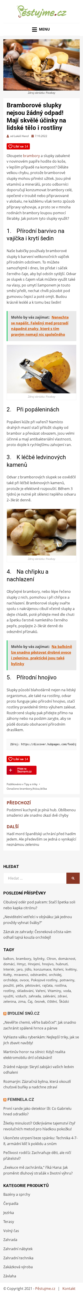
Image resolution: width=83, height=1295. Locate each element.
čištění (52, 1001)
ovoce (24, 980)
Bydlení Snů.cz (24, 1013)
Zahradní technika (18, 1258)
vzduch (20, 996)
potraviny (67, 980)
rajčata (47, 985)
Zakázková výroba (18, 1266)
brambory (31, 155)
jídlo (28, 969)
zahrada (35, 996)
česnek (40, 1001)
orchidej (55, 974)
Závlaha (9, 1276)
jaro (20, 969)
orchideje (10, 980)
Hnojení (34, 964)
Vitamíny (54, 990)
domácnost (66, 958)
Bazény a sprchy (16, 1194)
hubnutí (62, 964)
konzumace (42, 969)
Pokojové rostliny (44, 980)
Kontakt (68, 1288)
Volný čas (11, 1230)
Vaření (40, 990)
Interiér (8, 969)
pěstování (32, 985)
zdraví (62, 996)
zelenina (9, 1001)
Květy (7, 974)
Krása (36, 789)
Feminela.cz (21, 1099)
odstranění (38, 974)
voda (67, 990)
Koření (58, 969)
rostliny (9, 990)
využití (8, 996)
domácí (9, 964)
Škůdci (64, 1001)
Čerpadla (10, 1203)
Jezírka (8, 1212)
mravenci (21, 974)
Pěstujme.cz (45, 1288)
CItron (51, 958)
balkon (8, 958)
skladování (25, 990)
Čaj (30, 1001)
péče (19, 985)
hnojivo (48, 964)
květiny (71, 969)
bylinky (38, 958)
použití (8, 985)
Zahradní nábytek (18, 1248)
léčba (43, 789)
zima (21, 1001)
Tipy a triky (30, 784)
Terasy (8, 1221)
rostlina (60, 985)
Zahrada (10, 1239)
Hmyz (21, 964)
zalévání (49, 996)
